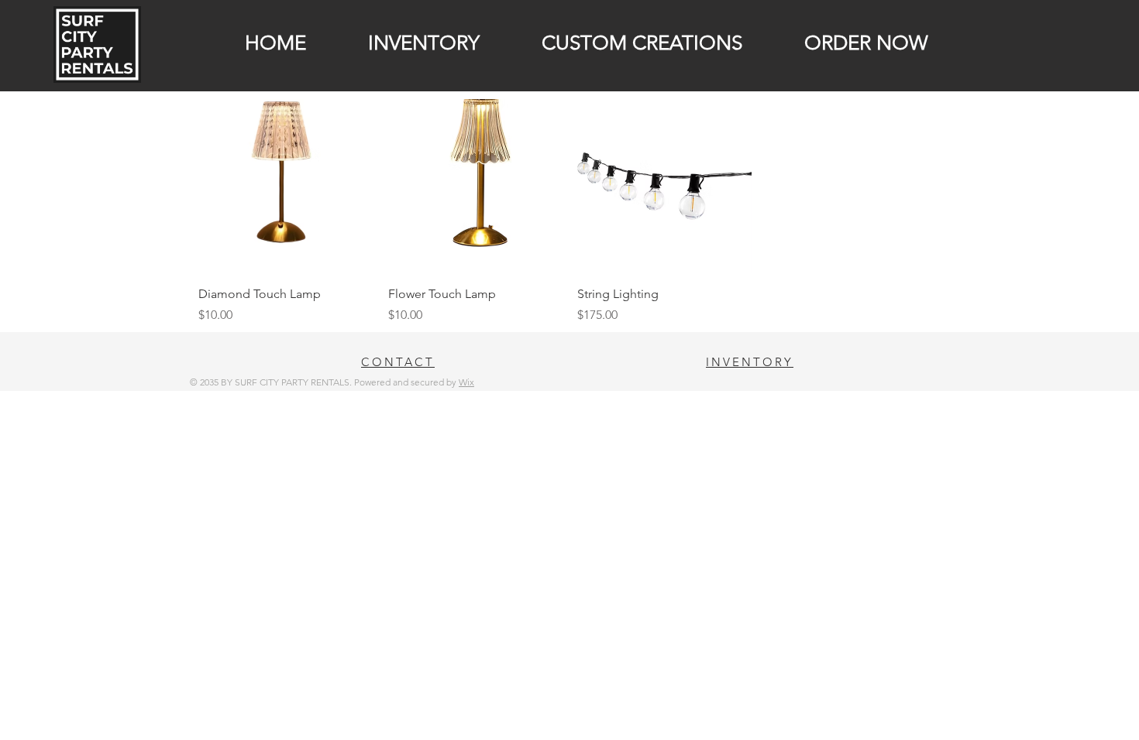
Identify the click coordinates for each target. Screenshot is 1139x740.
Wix (466, 382)
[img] (97, 80)
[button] (404, 43)
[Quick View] (285, 186)
